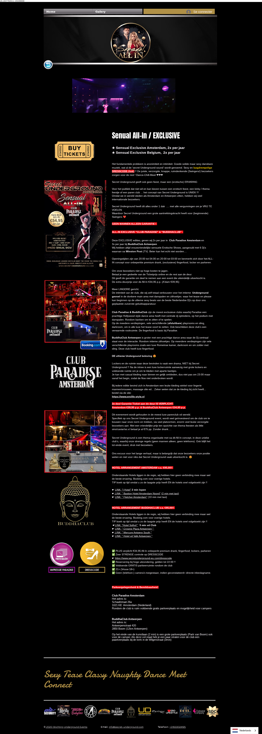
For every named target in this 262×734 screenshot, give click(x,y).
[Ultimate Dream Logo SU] (144, 711)
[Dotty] (185, 711)
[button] (117, 12)
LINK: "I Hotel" (123, 489)
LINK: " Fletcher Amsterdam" (131, 497)
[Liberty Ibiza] (63, 711)
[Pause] (77, 120)
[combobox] (244, 730)
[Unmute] (83, 120)
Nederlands (245, 730)
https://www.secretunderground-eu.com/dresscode (143, 558)
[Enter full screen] (170, 120)
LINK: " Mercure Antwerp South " (133, 532)
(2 (162, 493)
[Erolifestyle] (172, 711)
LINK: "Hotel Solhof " (126, 525)
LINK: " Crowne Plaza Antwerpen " (134, 528)
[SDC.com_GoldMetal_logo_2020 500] (212, 711)
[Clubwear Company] (199, 711)
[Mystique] (158, 711)
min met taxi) (171, 493)
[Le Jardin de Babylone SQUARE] (77, 711)
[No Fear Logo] (50, 711)
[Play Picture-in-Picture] (164, 120)
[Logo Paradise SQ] (117, 711)
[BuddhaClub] (131, 711)
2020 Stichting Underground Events (66, 726)
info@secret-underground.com (126, 726)
